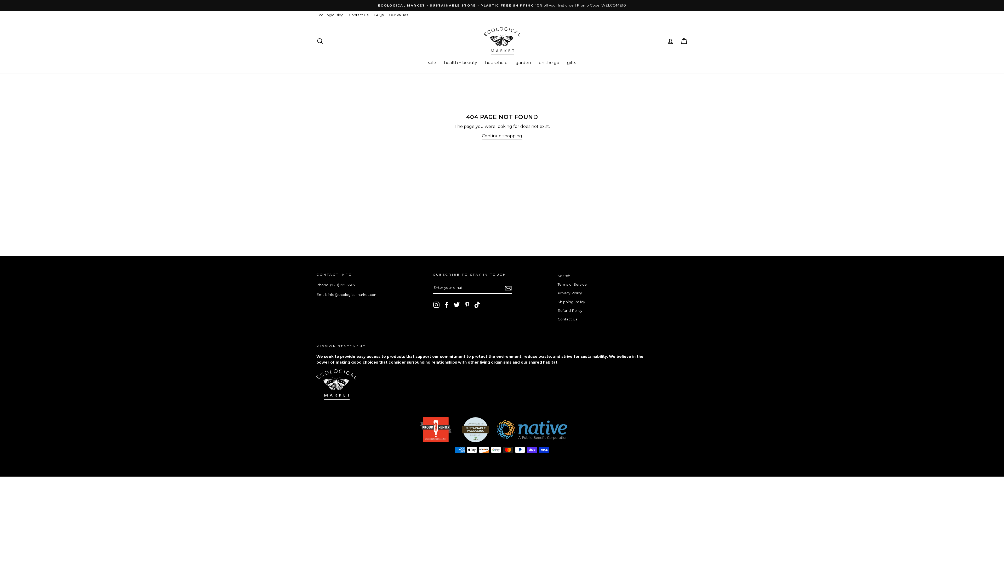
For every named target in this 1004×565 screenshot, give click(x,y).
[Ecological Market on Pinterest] (467, 305)
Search (564, 276)
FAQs (379, 15)
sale (432, 62)
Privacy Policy (570, 293)
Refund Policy (570, 310)
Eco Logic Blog (330, 15)
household (496, 62)
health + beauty (460, 62)
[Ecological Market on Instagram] (436, 305)
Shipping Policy (571, 302)
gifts (571, 62)
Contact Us (358, 15)
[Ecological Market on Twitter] (457, 305)
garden (523, 62)
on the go (549, 62)
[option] (502, 5)
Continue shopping (502, 135)
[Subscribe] (508, 288)
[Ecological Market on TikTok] (477, 305)
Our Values (398, 15)
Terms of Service (572, 284)
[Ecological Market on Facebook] (446, 305)
